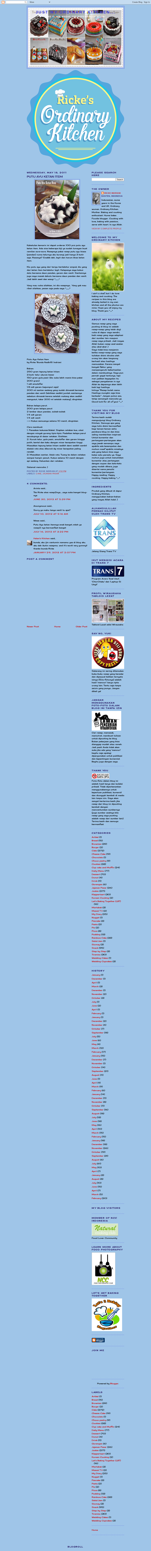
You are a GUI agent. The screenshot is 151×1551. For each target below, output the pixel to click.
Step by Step (99, 951)
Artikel (95, 837)
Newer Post (33, 626)
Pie (93, 927)
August (95, 1075)
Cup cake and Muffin (103, 867)
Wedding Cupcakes (102, 961)
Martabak (97, 907)
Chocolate (97, 857)
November (97, 994)
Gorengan (97, 884)
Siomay (96, 944)
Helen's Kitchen (41, 538)
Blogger (114, 1383)
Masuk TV (97, 911)
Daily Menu (98, 871)
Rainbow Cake (99, 938)
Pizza (94, 931)
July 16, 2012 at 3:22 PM (50, 532)
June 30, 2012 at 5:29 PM (51, 499)
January (96, 975)
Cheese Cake (98, 854)
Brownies (96, 844)
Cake (38, 474)
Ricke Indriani (112, 193)
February (96, 1013)
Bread (95, 840)
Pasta (95, 924)
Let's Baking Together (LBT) (106, 901)
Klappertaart (98, 894)
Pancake (96, 921)
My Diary (97, 914)
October (96, 998)
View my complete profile (107, 229)
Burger (95, 847)
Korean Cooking (100, 898)
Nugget (95, 917)
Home (57, 626)
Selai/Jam (97, 941)
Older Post (81, 626)
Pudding (96, 934)
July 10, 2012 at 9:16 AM (50, 514)
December (97, 979)
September (97, 1032)
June (94, 1005)
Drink (94, 881)
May (94, 1044)
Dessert (96, 874)
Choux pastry (99, 861)
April (94, 982)
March (95, 986)
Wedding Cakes (100, 958)
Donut (95, 877)
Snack (95, 948)
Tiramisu (96, 954)
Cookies (96, 864)
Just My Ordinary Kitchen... (75, 12)
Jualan (95, 891)
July (94, 1002)
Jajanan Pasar (51, 474)
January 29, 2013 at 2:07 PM (54, 552)
